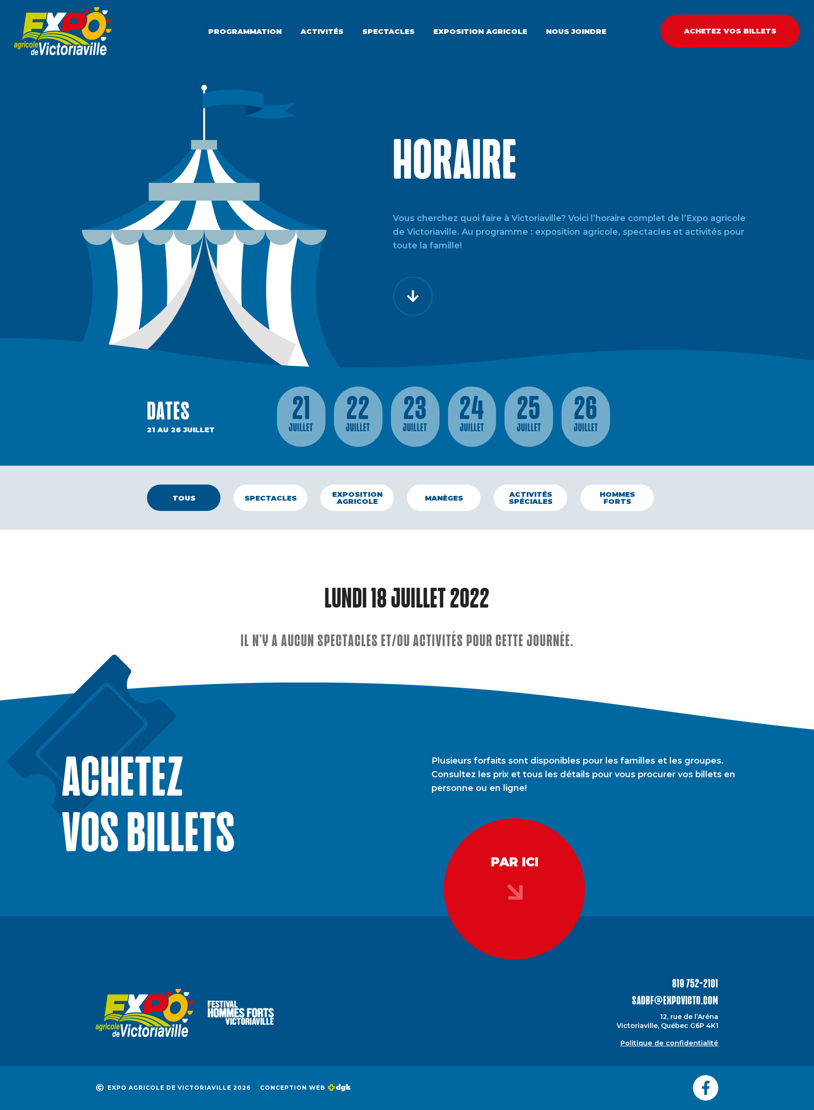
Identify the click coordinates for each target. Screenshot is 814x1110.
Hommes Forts (617, 498)
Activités (322, 31)
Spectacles (388, 31)
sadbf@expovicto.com (675, 1001)
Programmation (245, 31)
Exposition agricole (480, 31)
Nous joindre (576, 31)
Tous (183, 497)
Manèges (444, 497)
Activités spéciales (531, 498)
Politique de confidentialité (669, 1043)
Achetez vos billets (730, 30)
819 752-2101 (695, 984)
